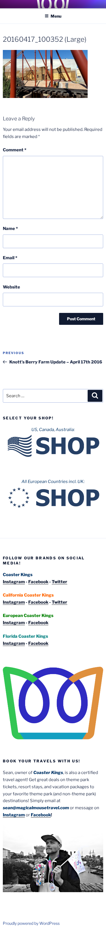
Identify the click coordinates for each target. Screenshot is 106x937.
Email (10, 257)
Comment (14, 149)
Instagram (14, 581)
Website (11, 287)
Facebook (38, 581)
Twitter (59, 581)
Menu (56, 16)
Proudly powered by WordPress (31, 923)
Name (10, 228)
